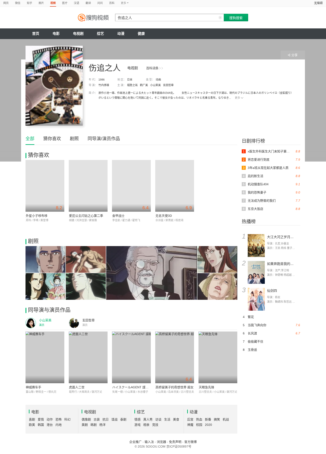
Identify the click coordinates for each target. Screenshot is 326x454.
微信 (17, 3)
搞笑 (217, 419)
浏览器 (161, 442)
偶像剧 (86, 419)
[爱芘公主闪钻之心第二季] (88, 186)
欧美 (32, 424)
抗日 (105, 419)
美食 (176, 419)
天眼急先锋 (206, 387)
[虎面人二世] (88, 357)
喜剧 (32, 419)
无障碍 (318, 3)
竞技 (155, 424)
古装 (97, 419)
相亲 (146, 424)
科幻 (67, 419)
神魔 (190, 424)
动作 (50, 419)
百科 (111, 3)
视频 (53, 3)
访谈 (158, 419)
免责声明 (175, 442)
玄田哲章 (168, 85)
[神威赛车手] (45, 357)
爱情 (41, 419)
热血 (199, 419)
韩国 (41, 424)
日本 (129, 79)
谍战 (114, 419)
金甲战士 (118, 215)
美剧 (85, 424)
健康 (141, 34)
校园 (199, 424)
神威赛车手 (33, 387)
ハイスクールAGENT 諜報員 (132, 387)
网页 (6, 3)
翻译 (88, 3)
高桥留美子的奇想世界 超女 (174, 387)
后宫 (190, 419)
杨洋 (102, 424)
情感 (137, 419)
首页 (35, 34)
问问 (100, 3)
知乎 (29, 3)
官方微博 (190, 442)
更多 (237, 97)
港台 (50, 424)
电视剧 (78, 34)
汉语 (76, 3)
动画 (158, 79)
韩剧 (93, 424)
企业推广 (135, 442)
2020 (208, 424)
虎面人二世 (76, 387)
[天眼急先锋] (217, 357)
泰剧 (123, 419)
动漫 (120, 34)
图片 (41, 3)
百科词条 (152, 68)
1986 (101, 79)
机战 (226, 419)
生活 (167, 419)
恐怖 (58, 419)
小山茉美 (155, 85)
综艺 (100, 34)
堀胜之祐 (132, 85)
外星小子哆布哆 (36, 215)
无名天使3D (163, 215)
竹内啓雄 (103, 85)
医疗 (64, 3)
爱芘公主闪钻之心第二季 (86, 215)
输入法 (149, 442)
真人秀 (148, 419)
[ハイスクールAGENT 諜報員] (131, 357)
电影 (56, 34)
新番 (208, 419)
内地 (58, 424)
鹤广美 (144, 85)
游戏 (137, 424)
